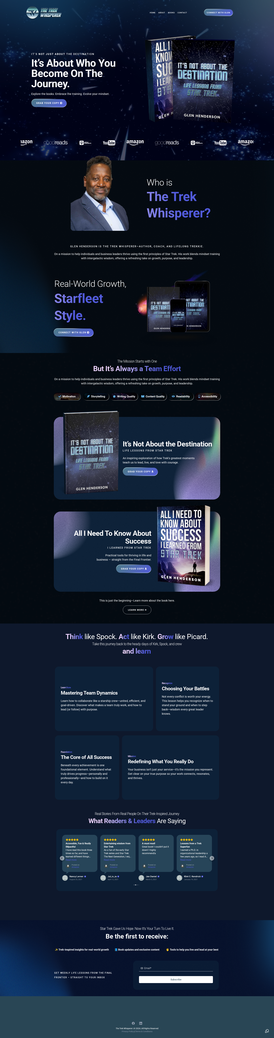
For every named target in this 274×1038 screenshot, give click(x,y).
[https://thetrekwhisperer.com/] (44, 13)
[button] (62, 858)
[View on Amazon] (65, 878)
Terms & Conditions (143, 1031)
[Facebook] (133, 1023)
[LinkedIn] (140, 1023)
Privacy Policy (128, 1031)
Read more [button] (71, 860)
